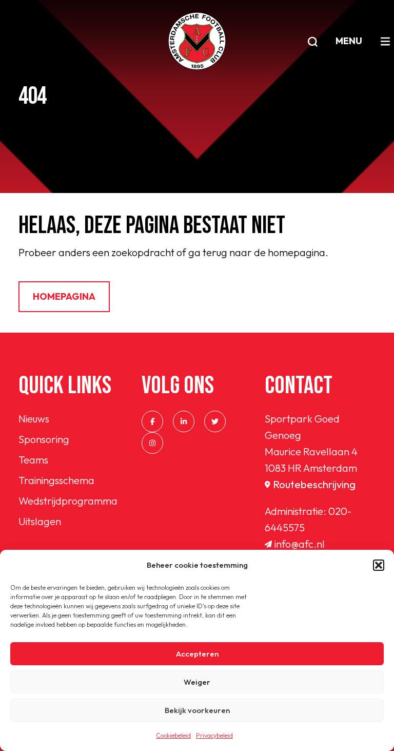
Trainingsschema (56, 480)
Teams (33, 459)
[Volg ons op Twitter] (215, 421)
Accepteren (197, 654)
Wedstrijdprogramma (67, 500)
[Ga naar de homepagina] (197, 41)
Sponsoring (43, 439)
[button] (378, 565)
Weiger (197, 682)
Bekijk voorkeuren (197, 710)
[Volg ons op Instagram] (152, 443)
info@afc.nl (299, 543)
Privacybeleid (214, 735)
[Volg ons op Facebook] (152, 421)
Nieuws (33, 418)
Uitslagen (39, 521)
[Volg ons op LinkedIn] (183, 421)
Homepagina (64, 296)
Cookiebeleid (173, 735)
